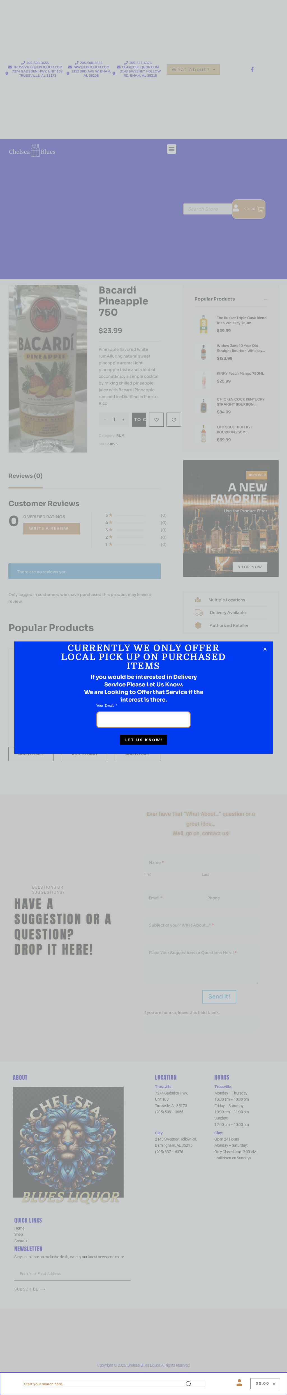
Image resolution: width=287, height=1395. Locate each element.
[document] (143, 697)
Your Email (105, 705)
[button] (265, 649)
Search (195, 1384)
